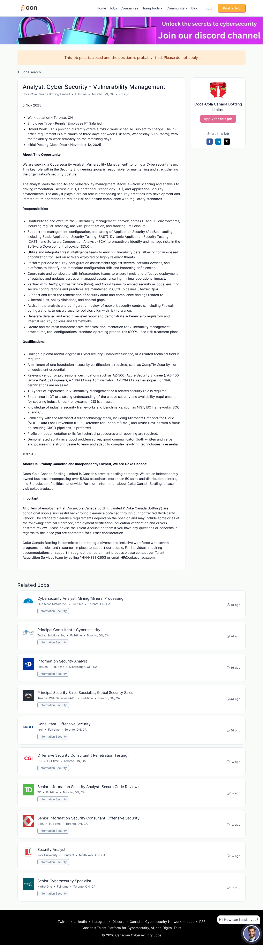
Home (101, 8)
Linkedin (80, 922)
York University (47, 855)
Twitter (63, 922)
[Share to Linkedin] (218, 141)
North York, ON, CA (92, 855)
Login (210, 8)
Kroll (40, 729)
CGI (39, 761)
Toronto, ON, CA (103, 94)
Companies (129, 8)
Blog (194, 8)
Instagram (99, 922)
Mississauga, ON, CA (83, 666)
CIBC (40, 823)
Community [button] (175, 8)
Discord (118, 922)
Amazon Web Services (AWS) (56, 698)
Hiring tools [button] (151, 8)
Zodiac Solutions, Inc (51, 635)
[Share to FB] (209, 141)
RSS (202, 922)
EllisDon (42, 666)
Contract (68, 855)
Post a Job (231, 8)
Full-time (81, 94)
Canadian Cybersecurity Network (155, 922)
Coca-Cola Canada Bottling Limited (46, 94)
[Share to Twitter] (227, 141)
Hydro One (44, 886)
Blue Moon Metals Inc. (52, 604)
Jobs (113, 8)
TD (39, 792)
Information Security (53, 611)
